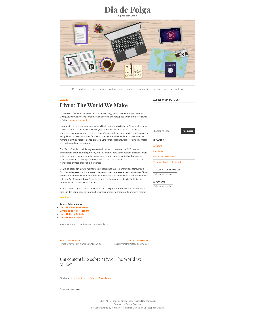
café (72, 89)
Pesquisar (188, 130)
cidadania (82, 89)
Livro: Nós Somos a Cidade (74, 207)
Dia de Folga (127, 9)
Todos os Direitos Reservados (168, 162)
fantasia (98, 224)
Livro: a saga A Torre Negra (74, 210)
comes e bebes (98, 89)
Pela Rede (158, 151)
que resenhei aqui (78, 120)
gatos (130, 89)
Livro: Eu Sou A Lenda (71, 217)
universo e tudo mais (174, 89)
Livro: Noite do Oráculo (72, 214)
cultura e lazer (116, 89)
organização (143, 89)
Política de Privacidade (164, 156)
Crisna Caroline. (133, 304)
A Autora (157, 145)
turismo (157, 89)
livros (105, 224)
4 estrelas (87, 224)
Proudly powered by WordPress (107, 307)
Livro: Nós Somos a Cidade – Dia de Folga (90, 278)
